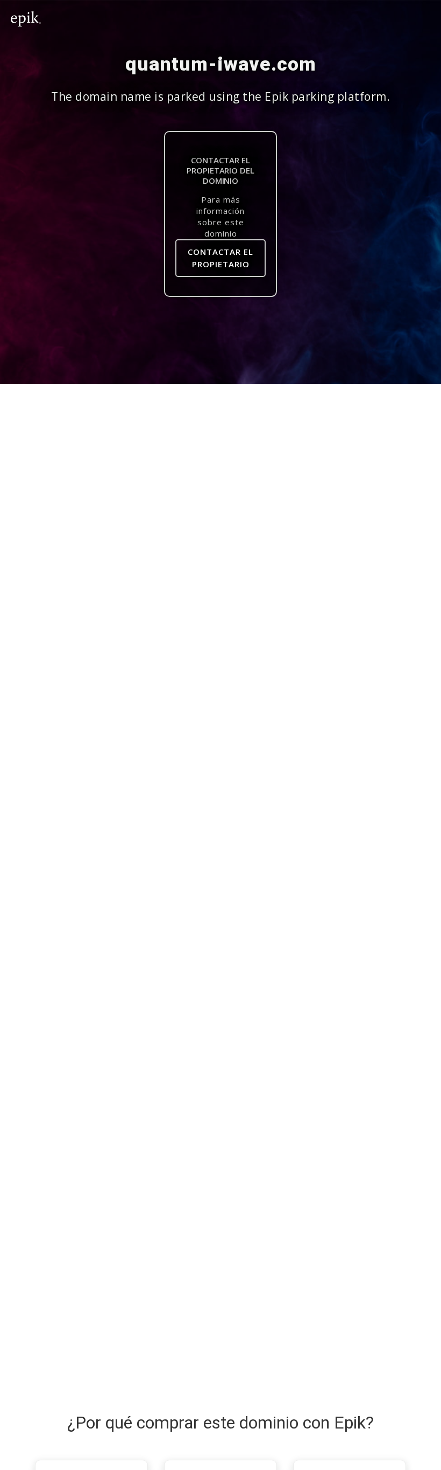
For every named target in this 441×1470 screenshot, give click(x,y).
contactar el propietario (220, 257)
